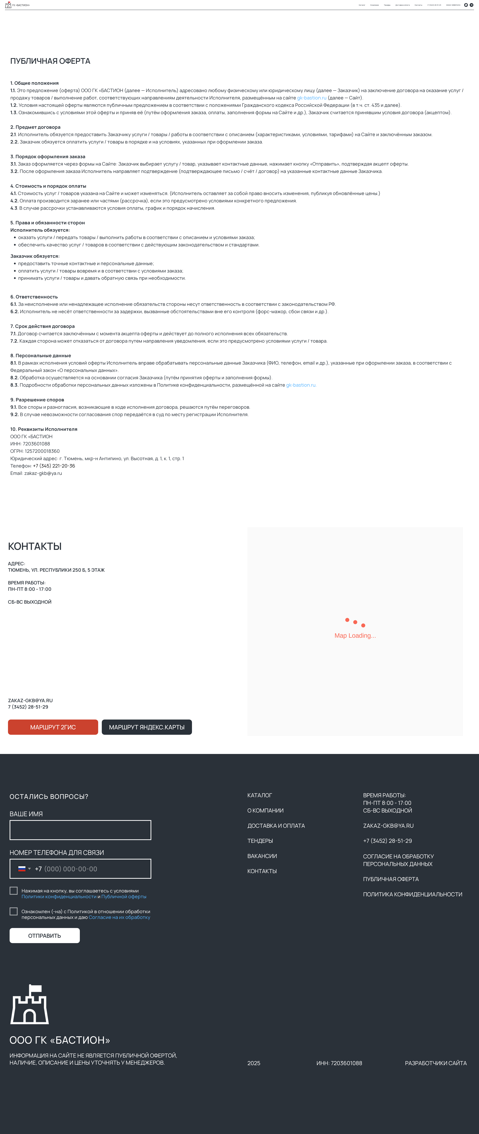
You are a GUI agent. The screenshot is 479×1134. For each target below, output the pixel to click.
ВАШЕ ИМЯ (26, 813)
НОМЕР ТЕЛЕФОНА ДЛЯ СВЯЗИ (57, 852)
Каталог (362, 5)
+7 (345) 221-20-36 (54, 465)
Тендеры (387, 5)
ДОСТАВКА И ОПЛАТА (276, 825)
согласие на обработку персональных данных (398, 860)
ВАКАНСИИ (262, 856)
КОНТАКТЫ (262, 871)
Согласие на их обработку (119, 917)
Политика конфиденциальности (412, 894)
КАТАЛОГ (259, 795)
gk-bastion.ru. (302, 385)
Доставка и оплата (402, 5)
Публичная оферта (391, 879)
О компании (374, 5)
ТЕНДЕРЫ (260, 840)
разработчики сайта (436, 1063)
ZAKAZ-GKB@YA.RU (453, 5)
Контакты (418, 5)
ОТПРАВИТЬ (44, 935)
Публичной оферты (123, 896)
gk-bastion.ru (312, 97)
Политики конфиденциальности (59, 896)
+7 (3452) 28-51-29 (434, 5)
